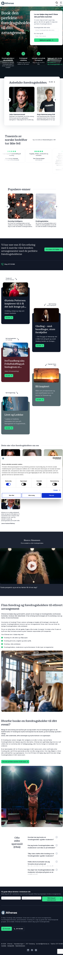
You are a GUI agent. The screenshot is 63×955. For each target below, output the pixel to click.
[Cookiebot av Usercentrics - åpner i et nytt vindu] (54, 458)
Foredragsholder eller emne (42, 27)
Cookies (3, 946)
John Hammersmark (17, 114)
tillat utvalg (31, 495)
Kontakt (7, 929)
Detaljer (55, 490)
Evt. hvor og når (38, 33)
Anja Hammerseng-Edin (46, 114)
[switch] (23, 484)
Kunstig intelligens (15, 221)
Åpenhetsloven (20, 946)
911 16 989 (19, 929)
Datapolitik (10, 946)
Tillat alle (51, 495)
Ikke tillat (11, 495)
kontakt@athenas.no (42, 944)
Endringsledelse (42, 221)
